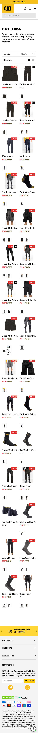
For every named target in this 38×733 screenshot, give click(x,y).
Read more (6, 41)
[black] (4, 96)
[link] (10, 687)
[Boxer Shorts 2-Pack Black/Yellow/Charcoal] (10, 511)
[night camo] (4, 498)
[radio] (29, 60)
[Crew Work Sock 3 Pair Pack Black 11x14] (28, 439)
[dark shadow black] (4, 204)
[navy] (22, 168)
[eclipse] (4, 168)
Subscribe (29, 681)
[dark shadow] (27, 132)
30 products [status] (8, 60)
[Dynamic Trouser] (28, 583)
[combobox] (19, 15)
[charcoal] (4, 462)
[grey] (27, 570)
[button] (30, 8)
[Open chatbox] (33, 729)
